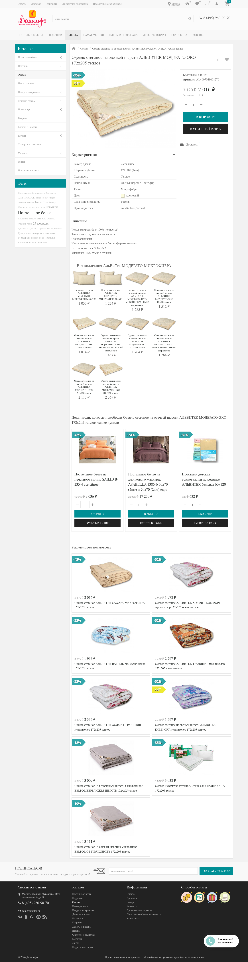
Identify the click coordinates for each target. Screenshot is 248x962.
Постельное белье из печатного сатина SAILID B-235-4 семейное (96, 479)
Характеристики (84, 154)
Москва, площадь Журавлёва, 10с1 (41, 894)
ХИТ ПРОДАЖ (26, 197)
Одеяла (73, 35)
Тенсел (38, 202)
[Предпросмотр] (97, 450)
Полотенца (179, 35)
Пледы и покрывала (123, 35)
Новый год (52, 206)
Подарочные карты (28, 170)
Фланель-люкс (25, 223)
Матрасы (22, 153)
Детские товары (154, 35)
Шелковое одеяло (27, 218)
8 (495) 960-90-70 (216, 17)
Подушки (55, 35)
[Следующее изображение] (118, 450)
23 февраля (40, 223)
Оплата (22, 3)
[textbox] (123, 18)
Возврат (131, 902)
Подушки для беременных (31, 192)
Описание (79, 220)
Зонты (21, 161)
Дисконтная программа (75, 3)
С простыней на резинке (49, 228)
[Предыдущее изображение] (77, 450)
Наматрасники (93, 35)
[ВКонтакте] (20, 917)
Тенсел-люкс (37, 237)
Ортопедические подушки (31, 206)
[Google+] (32, 917)
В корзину (205, 116)
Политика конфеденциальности (144, 914)
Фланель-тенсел (26, 202)
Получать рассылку (216, 871)
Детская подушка (27, 228)
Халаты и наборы (27, 127)
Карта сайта (133, 918)
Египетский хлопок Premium (32, 242)
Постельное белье (31, 35)
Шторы (22, 135)
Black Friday (42, 197)
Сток (45, 202)
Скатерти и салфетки (29, 144)
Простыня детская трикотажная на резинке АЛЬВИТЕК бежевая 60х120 (204, 479)
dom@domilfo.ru (31, 910)
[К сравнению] (219, 59)
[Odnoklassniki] (26, 917)
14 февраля (24, 237)
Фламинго (51, 192)
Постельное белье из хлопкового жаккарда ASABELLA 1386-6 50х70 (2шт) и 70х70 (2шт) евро (148, 482)
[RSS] (44, 917)
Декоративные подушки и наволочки (37, 233)
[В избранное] (227, 59)
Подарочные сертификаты (107, 3)
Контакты (51, 3)
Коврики (198, 35)
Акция (52, 197)
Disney (52, 202)
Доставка (36, 3)
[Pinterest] (38, 917)
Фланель (41, 218)
